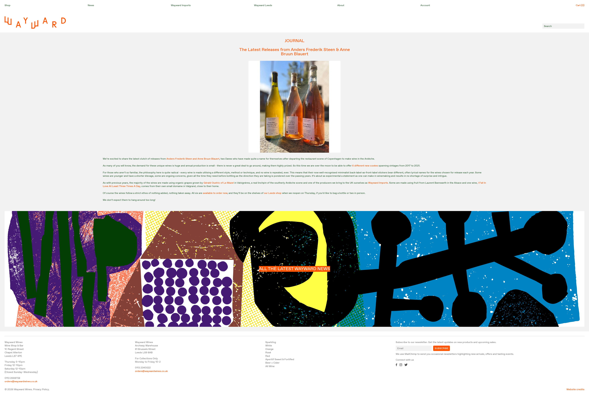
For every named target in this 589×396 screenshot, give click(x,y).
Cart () (580, 5)
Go (581, 26)
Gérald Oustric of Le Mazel (219, 183)
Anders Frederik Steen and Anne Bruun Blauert (192, 158)
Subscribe (441, 348)
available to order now (215, 193)
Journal (294, 41)
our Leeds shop (272, 193)
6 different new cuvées (365, 165)
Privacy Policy (41, 389)
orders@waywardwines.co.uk (21, 381)
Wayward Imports (378, 183)
